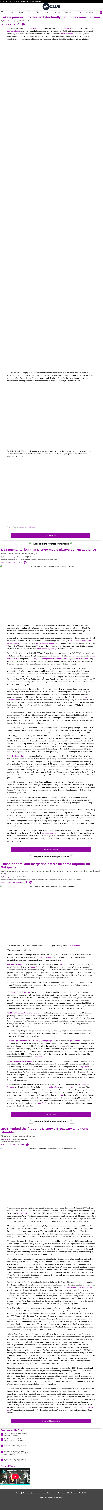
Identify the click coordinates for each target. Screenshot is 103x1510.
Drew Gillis (6, 1139)
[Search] (2, 12)
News (21, 12)
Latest (11, 12)
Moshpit (38, 1)
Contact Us (83, 1493)
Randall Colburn (8, 21)
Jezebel (16, 1)
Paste (2, 1)
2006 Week (16, 1144)
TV (29, 12)
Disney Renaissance (24, 1213)
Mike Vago (6, 877)
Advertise (35, 1493)
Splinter (23, 1)
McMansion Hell (33, 28)
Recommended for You (11, 1430)
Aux (79, 12)
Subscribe (68, 12)
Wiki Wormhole (18, 882)
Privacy (74, 1493)
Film (37, 12)
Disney (15, 562)
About (18, 1493)
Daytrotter (30, 1)
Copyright (65, 1493)
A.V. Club (9, 1)
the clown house (28, 527)
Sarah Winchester (66, 34)
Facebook (55, 1493)
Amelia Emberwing (9, 557)
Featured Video (8, 1466)
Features (8, 24)
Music (47, 12)
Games (57, 12)
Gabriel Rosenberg (64, 28)
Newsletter (90, 12)
